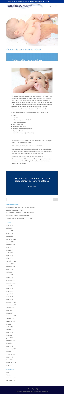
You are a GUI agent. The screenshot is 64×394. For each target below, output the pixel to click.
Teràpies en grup (11, 378)
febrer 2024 (9, 277)
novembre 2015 (11, 362)
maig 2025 (9, 253)
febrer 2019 (9, 335)
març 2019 (9, 332)
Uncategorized (10, 380)
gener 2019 (9, 338)
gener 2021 (9, 313)
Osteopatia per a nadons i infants (23, 49)
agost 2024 (9, 269)
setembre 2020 (11, 321)
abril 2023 (9, 286)
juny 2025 (9, 250)
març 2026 (9, 231)
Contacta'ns (32, 186)
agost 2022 (9, 294)
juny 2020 (9, 324)
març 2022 (9, 299)
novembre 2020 (11, 316)
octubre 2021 (10, 307)
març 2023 (9, 288)
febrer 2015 (9, 365)
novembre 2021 (11, 305)
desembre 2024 (11, 261)
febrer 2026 (9, 233)
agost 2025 (9, 247)
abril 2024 (9, 272)
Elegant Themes (28, 391)
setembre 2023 (11, 283)
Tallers (8, 375)
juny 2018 (9, 343)
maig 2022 (9, 297)
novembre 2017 (11, 349)
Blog (7, 372)
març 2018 (9, 346)
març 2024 (9, 275)
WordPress (45, 391)
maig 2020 (9, 327)
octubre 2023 (10, 280)
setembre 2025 (11, 244)
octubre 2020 (10, 318)
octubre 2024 (10, 264)
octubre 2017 (10, 351)
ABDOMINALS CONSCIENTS (14, 210)
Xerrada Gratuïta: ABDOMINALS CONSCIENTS (19, 218)
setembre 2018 (11, 340)
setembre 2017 (11, 354)
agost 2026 (9, 225)
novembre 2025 (11, 239)
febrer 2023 (9, 291)
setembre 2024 (11, 266)
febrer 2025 (9, 258)
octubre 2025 (10, 242)
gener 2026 (9, 236)
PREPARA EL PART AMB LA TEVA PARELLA (18, 215)
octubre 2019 (10, 329)
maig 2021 (9, 310)
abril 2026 (9, 228)
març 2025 (9, 255)
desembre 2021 (11, 302)
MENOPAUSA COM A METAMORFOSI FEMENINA (20, 207)
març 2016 (9, 357)
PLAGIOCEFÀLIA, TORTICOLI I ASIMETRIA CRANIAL (20, 213)
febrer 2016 (9, 360)
